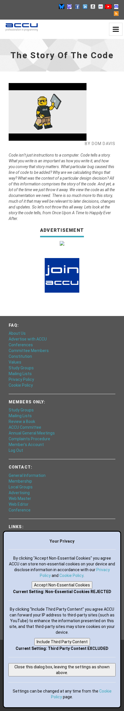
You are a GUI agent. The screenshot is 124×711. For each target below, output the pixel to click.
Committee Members (29, 350)
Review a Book (22, 421)
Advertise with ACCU (28, 339)
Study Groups (21, 368)
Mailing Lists (20, 373)
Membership (20, 481)
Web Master (20, 498)
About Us (17, 333)
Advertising (19, 492)
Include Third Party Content (62, 641)
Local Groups (21, 487)
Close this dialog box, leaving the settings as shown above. (62, 670)
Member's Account (26, 444)
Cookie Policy (21, 385)
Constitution (20, 356)
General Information (27, 475)
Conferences (21, 345)
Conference (20, 510)
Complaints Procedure (29, 439)
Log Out (16, 450)
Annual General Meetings (32, 433)
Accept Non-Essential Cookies (62, 585)
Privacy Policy (21, 379)
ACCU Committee (25, 427)
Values (15, 362)
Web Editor (19, 504)
